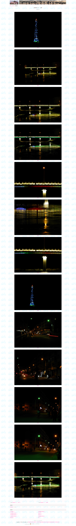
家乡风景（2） (12, 517)
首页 (10, 5)
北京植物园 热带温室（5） (41, 511)
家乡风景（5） (40, 514)
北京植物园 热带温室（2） (14, 514)
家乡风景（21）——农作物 (44, 502)
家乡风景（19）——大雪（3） (16, 502)
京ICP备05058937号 (27, 524)
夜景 (38, 85)
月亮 (38, 517)
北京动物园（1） (12, 511)
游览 (13, 5)
